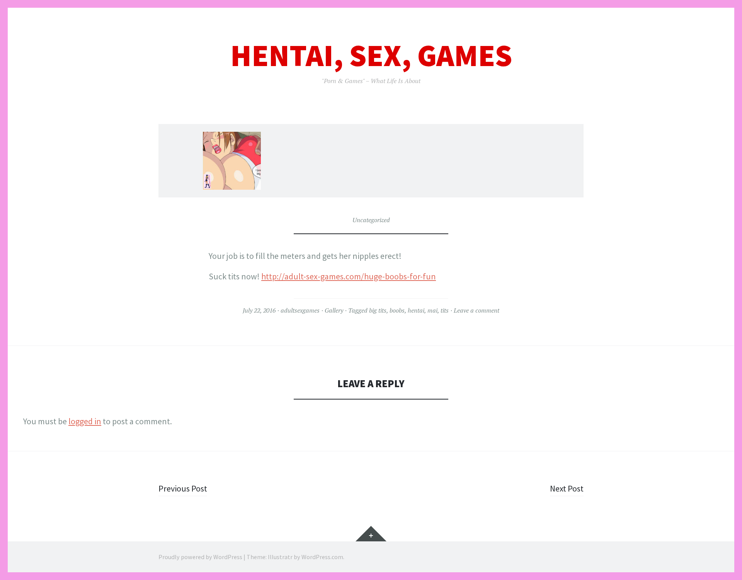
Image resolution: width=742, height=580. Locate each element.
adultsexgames (300, 310)
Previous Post (182, 488)
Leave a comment (476, 310)
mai (432, 310)
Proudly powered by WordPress (200, 557)
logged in (84, 421)
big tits (377, 310)
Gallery (334, 310)
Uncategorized (371, 220)
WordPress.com (322, 557)
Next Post (567, 488)
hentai (416, 310)
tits (445, 310)
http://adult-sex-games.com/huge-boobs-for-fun (348, 276)
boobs (397, 310)
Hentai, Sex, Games (371, 55)
